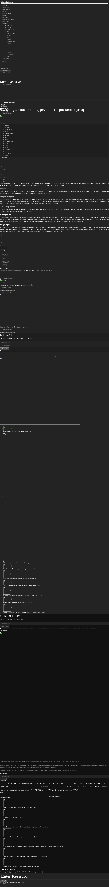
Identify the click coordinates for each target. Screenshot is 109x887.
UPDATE (9, 56)
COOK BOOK (10, 29)
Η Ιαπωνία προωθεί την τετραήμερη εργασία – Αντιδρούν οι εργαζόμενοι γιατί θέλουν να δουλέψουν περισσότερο (33, 846)
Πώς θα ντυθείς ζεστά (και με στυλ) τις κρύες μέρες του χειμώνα (20, 578)
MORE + (5, 23)
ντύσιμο (65, 790)
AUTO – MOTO (7, 13)
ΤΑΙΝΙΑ (6, 790)
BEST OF (9, 25)
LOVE (5, 11)
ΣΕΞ (79, 787)
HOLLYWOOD (4, 784)
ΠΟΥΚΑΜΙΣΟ (56, 787)
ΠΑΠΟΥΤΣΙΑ (45, 787)
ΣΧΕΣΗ (5, 264)
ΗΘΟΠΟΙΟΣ (4, 787)
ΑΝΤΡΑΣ (36, 783)
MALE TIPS (6, 7)
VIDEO (24, 784)
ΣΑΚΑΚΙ (75, 787)
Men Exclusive (4, 268)
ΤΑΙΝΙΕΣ (12, 790)
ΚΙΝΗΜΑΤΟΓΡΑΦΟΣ (14, 787)
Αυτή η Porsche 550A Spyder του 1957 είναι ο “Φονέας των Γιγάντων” (22, 585)
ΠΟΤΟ (51, 787)
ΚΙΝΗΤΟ (22, 787)
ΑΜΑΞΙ (29, 784)
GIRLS (8, 37)
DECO (8, 31)
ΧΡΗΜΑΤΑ (27, 790)
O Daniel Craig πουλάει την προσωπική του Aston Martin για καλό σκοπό (22, 595)
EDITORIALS (6, 21)
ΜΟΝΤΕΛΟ (38, 787)
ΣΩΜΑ (1, 790)
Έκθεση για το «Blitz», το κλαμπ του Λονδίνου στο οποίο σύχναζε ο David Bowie (25, 856)
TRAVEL (9, 52)
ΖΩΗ (104, 784)
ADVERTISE (4, 68)
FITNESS (5, 17)
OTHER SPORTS (11, 42)
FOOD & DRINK (11, 33)
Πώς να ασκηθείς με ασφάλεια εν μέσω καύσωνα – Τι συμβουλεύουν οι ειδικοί (24, 836)
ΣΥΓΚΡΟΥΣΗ (6, 262)
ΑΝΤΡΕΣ (44, 784)
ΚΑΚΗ (4, 258)
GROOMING (6, 9)
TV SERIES (10, 54)
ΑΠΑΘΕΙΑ (5, 255)
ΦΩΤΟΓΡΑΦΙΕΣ (20, 790)
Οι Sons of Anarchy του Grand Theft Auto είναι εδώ (17, 431)
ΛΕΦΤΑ (33, 787)
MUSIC (9, 40)
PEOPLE (9, 46)
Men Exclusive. (7, 2)
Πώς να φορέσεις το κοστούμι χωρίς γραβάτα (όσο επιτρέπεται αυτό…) (22, 866)
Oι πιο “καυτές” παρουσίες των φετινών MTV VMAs (17, 602)
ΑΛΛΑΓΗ (5, 254)
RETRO (9, 44)
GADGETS (9, 35)
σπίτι (71, 790)
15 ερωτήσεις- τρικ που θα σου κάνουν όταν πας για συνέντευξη (20, 563)
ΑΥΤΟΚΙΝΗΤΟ (53, 784)
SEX (9, 784)
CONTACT (6, 58)
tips (20, 784)
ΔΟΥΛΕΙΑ (86, 784)
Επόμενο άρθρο (5, 292)
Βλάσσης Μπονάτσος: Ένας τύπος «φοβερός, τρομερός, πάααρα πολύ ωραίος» (24, 612)
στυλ (76, 790)
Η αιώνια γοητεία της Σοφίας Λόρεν (12, 817)
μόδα (60, 790)
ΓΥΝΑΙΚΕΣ (77, 784)
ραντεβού (6, 261)
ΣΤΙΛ (89, 787)
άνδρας (36, 790)
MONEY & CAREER (8, 19)
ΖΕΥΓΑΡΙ (99, 784)
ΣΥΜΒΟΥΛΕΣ (96, 787)
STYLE (5, 5)
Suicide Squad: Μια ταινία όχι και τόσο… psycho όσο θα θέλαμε (20, 569)
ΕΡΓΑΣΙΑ (93, 784)
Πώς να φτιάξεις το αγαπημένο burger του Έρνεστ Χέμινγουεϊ (19, 807)
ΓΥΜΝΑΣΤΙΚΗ (68, 784)
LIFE (4, 15)
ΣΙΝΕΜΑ (83, 787)
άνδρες (44, 790)
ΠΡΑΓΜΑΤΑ (63, 787)
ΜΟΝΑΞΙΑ (6, 259)
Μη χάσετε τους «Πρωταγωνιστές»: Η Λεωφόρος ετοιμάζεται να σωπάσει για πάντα (25, 827)
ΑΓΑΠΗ (5, 252)
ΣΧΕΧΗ (5, 265)
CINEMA (9, 27)
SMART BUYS (10, 50)
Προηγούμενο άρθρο (7, 278)
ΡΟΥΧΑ (70, 787)
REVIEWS (9, 48)
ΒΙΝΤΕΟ (61, 784)
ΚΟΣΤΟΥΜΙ (28, 787)
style (14, 783)
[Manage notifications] (4, 882)
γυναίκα (5, 257)
